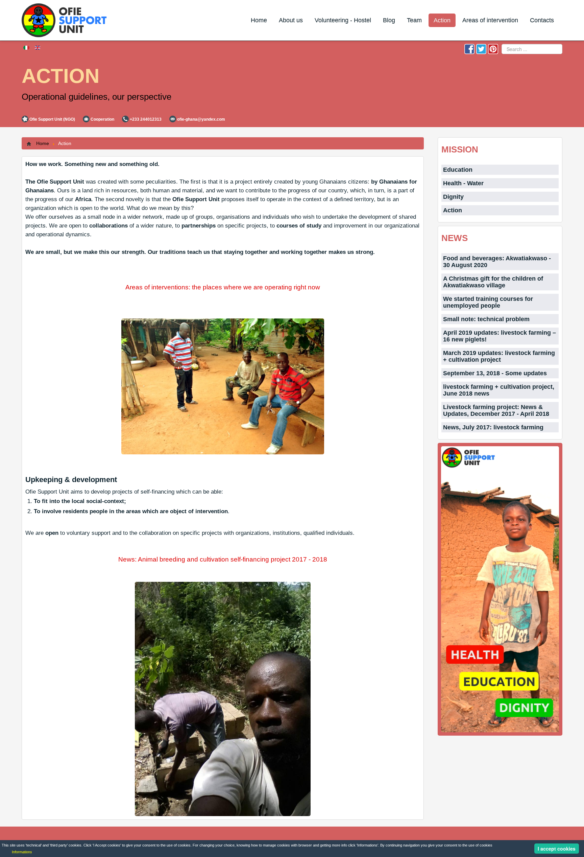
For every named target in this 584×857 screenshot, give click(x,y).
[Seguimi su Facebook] (469, 48)
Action (442, 20)
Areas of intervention (490, 20)
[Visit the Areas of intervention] (500, 589)
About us (291, 20)
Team (414, 20)
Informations (22, 852)
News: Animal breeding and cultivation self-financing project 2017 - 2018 (222, 559)
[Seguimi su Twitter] (481, 48)
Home (259, 20)
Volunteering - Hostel (343, 20)
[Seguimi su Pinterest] (493, 48)
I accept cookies (557, 848)
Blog (389, 20)
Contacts (542, 20)
